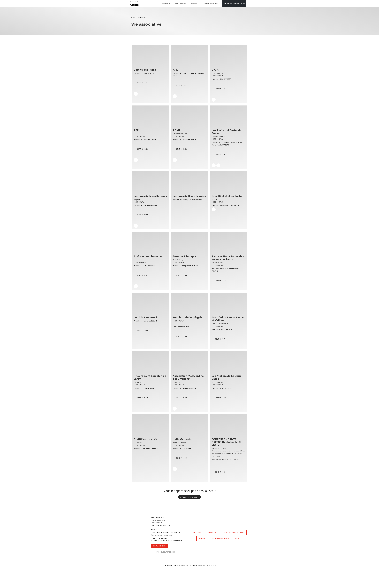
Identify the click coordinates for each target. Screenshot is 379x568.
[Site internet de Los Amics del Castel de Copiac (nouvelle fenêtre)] (214, 165)
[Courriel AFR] (136, 160)
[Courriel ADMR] (175, 160)
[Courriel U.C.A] (214, 100)
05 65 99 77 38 (165, 525)
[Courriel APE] (175, 96)
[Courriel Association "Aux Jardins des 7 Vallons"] (175, 409)
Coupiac (134, 3)
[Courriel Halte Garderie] (175, 469)
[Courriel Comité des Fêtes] (136, 94)
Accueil (133, 17)
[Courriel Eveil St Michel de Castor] (214, 209)
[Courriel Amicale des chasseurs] (136, 286)
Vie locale (142, 17)
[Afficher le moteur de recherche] (248, 3)
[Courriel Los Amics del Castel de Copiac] (218, 165)
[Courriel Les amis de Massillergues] (136, 226)
